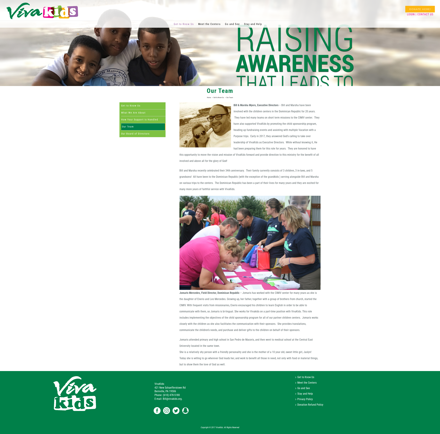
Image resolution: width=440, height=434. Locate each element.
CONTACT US (425, 14)
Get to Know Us (130, 105)
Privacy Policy (305, 399)
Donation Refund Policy (310, 405)
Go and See (303, 388)
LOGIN (411, 14)
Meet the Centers (307, 383)
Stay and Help (305, 394)
